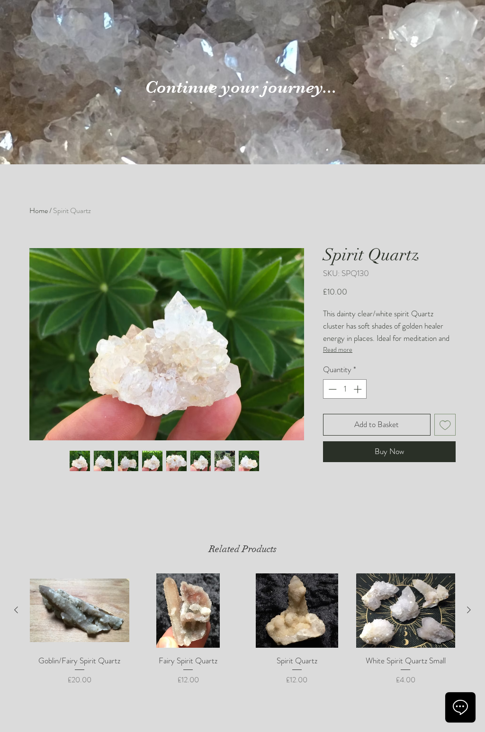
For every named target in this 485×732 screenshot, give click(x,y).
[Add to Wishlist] (445, 425)
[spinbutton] (345, 389)
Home (38, 210)
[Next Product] (469, 610)
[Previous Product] (16, 610)
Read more (337, 349)
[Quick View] (79, 610)
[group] (242, 635)
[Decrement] (331, 389)
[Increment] (358, 389)
